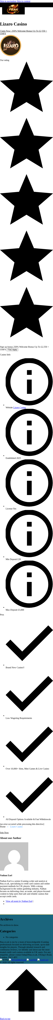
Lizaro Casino (19, 407)
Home (3, 826)
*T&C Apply (12, 350)
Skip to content (23, 1)
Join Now (4, 832)
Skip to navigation (8, 1)
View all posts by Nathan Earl (19, 901)
